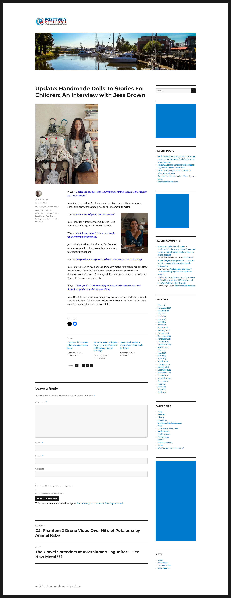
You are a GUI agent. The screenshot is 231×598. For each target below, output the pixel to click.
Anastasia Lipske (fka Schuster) (171, 246)
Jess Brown (40, 216)
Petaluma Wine (164, 434)
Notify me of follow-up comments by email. (54, 486)
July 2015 (161, 350)
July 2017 (161, 313)
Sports (160, 440)
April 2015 (162, 359)
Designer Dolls (41, 210)
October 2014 (163, 375)
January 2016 (163, 333)
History (161, 417)
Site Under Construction (168, 182)
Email (39, 456)
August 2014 (163, 381)
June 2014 (162, 387)
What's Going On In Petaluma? (171, 448)
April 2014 (162, 392)
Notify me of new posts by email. (49, 493)
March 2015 (163, 361)
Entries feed (163, 563)
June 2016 (162, 319)
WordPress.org (164, 568)
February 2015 (164, 364)
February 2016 (164, 330)
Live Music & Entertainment (170, 423)
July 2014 (161, 384)
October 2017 (163, 311)
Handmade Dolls (50, 213)
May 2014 (162, 389)
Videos (160, 445)
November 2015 (164, 339)
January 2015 (163, 367)
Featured (39, 206)
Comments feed (164, 565)
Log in (160, 560)
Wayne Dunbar (42, 199)
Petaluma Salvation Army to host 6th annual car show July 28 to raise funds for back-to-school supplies (176, 159)
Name (39, 443)
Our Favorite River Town (168, 428)
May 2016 (162, 322)
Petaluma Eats (164, 431)
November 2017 (164, 308)
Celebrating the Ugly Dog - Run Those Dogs (176, 277)
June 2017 (162, 316)
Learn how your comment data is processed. (100, 503)
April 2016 (162, 325)
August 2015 (163, 347)
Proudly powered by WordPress (67, 586)
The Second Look (165, 443)
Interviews (48, 206)
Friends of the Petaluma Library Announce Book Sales (77, 345)
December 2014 (164, 370)
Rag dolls (45, 219)
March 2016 (163, 328)
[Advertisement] (176, 121)
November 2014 (164, 373)
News (56, 206)
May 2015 (162, 356)
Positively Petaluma (43, 586)
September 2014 (164, 378)
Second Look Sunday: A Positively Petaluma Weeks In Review (131, 345)
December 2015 (164, 336)
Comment (41, 402)
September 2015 (164, 344)
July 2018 (161, 305)
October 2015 (163, 342)
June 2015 (162, 353)
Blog (160, 412)
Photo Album (163, 437)
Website (39, 469)
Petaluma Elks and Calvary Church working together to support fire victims (175, 272)
